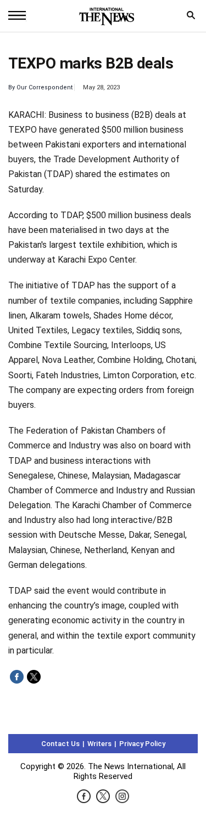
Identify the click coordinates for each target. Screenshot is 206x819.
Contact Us (60, 744)
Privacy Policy (142, 744)
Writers (99, 744)
